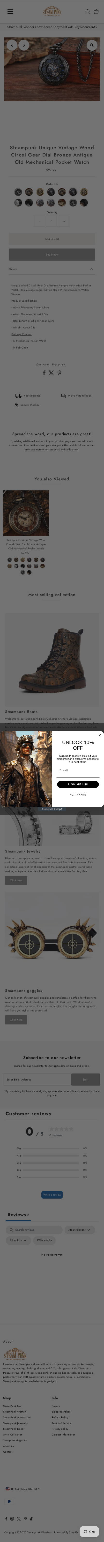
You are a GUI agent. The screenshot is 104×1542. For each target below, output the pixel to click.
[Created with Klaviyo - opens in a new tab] (52, 809)
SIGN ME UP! (78, 784)
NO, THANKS (78, 795)
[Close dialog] (100, 734)
